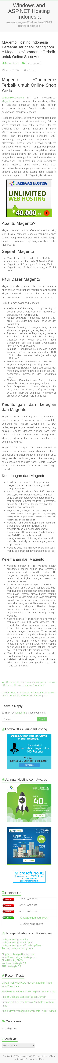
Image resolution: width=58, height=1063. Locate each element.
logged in (20, 712)
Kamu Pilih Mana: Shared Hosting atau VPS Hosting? (29, 991)
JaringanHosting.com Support (17, 942)
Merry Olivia (11, 63)
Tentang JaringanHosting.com (17, 948)
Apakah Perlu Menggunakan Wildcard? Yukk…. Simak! (29, 1010)
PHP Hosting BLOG (11, 966)
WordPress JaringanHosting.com (19, 957)
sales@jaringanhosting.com (33, 917)
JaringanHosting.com (13, 97)
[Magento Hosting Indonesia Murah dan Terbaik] (29, 198)
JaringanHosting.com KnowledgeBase (21, 945)
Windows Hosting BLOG (14, 963)
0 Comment (32, 70)
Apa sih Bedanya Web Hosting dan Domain (24, 996)
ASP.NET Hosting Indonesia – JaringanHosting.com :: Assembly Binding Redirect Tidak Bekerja (29, 694)
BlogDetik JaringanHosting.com (18, 954)
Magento (6, 101)
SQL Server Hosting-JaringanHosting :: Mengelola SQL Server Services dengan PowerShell (28, 684)
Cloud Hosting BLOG (12, 960)
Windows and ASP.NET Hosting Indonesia (29, 11)
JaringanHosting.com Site (15, 939)
